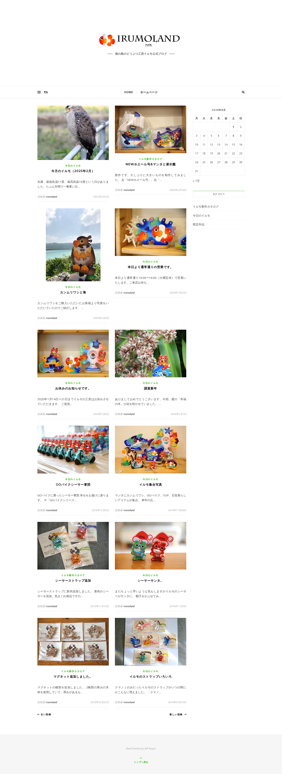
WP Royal (149, 748)
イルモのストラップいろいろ (150, 676)
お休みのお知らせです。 (73, 388)
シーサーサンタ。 (151, 580)
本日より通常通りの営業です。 (150, 267)
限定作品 (198, 224)
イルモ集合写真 (150, 484)
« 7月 (196, 181)
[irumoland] (141, 39)
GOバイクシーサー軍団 (73, 484)
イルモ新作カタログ (150, 159)
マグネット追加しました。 (73, 676)
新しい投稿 (177, 714)
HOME (128, 92)
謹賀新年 (150, 388)
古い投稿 (45, 714)
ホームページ (149, 92)
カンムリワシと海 (73, 292)
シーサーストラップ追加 (73, 580)
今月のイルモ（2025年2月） (73, 171)
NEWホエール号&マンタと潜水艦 (151, 164)
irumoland (51, 196)
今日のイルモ (73, 165)
